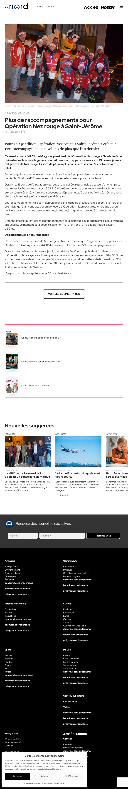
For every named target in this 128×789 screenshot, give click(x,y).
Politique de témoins (32, 783)
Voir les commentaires (64, 294)
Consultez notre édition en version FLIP (41, 337)
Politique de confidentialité (53, 783)
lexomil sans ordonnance (17, 588)
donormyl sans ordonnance (19, 582)
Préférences (71, 776)
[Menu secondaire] (121, 7)
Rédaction (14, 131)
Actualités (10, 434)
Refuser (44, 776)
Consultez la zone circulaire (35, 385)
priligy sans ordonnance (17, 594)
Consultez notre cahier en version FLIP (40, 361)
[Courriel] (23, 131)
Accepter (17, 776)
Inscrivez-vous (103, 535)
